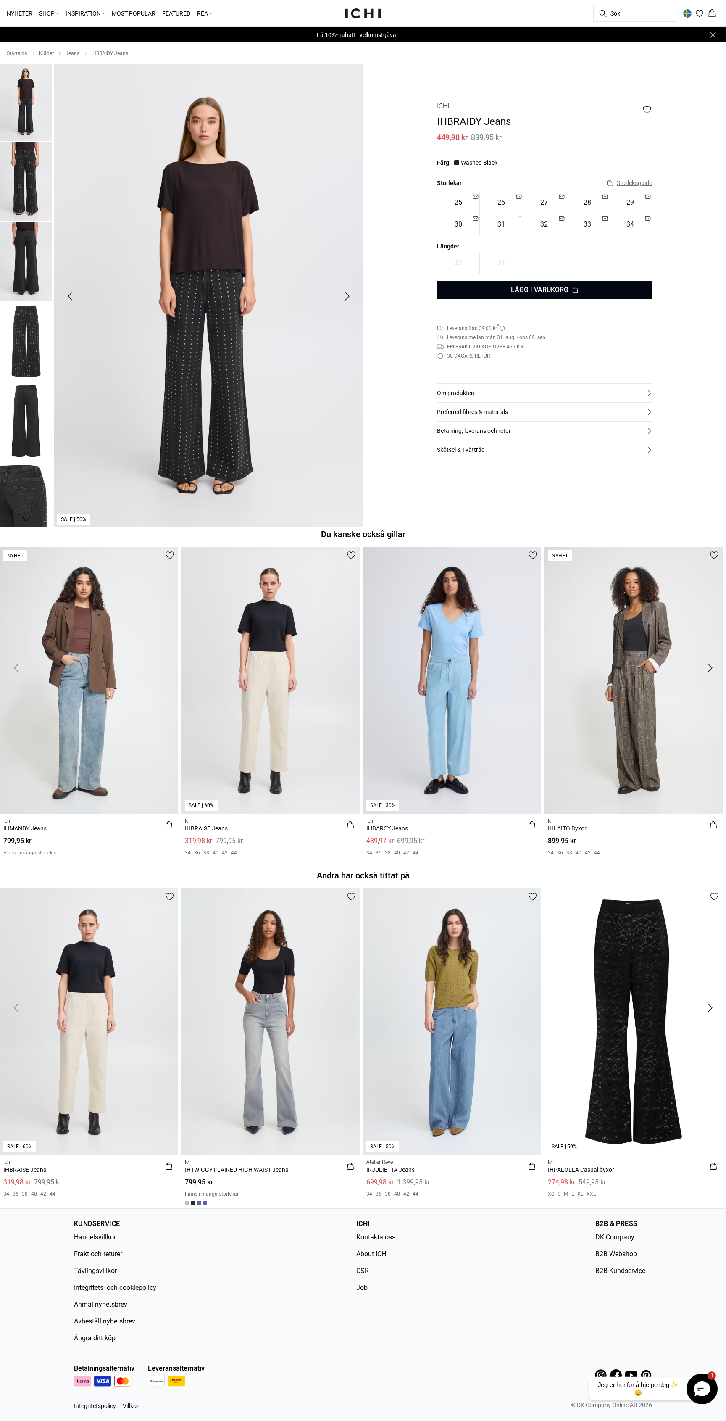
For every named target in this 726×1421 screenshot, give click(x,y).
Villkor (131, 1406)
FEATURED (176, 13)
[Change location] (687, 13)
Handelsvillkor (95, 1237)
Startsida (17, 53)
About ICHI (372, 1254)
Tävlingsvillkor (95, 1271)
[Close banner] (713, 35)
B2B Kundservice (620, 1271)
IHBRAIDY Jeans (109, 53)
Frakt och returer (98, 1254)
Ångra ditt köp (95, 1338)
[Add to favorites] (647, 109)
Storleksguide (634, 182)
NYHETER (19, 13)
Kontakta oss (375, 1237)
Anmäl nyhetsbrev (100, 1304)
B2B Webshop (616, 1254)
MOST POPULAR (133, 13)
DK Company (614, 1237)
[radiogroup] (544, 213)
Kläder (46, 53)
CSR (362, 1271)
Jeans (72, 53)
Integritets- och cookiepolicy (115, 1288)
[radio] (458, 203)
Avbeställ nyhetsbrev (104, 1321)
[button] (544, 393)
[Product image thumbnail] (26, 102)
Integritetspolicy (95, 1406)
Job (362, 1288)
